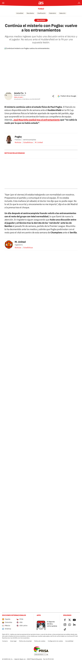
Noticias (18, 142)
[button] (53, 96)
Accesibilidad (69, 641)
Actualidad (19, 13)
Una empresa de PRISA (41, 649)
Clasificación (41, 13)
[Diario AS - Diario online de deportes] (41, 3)
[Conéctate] (79, 3)
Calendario (52, 13)
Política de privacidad (25, 641)
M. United (39, 142)
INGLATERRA (41, 20)
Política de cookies (39, 641)
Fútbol (41, 8)
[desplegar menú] (3, 2)
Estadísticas (28, 142)
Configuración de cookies (55, 641)
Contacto (5, 641)
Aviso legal (13, 641)
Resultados (30, 13)
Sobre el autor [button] (18, 97)
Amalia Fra (18, 93)
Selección (62, 13)
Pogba (18, 136)
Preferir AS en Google (68, 96)
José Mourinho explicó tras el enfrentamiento (36, 120)
